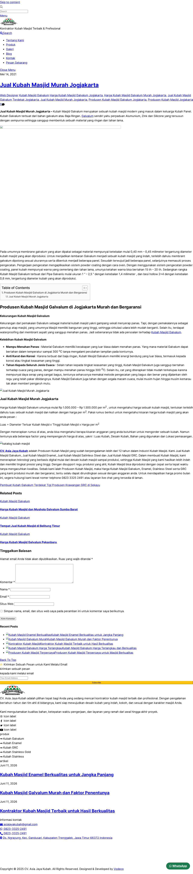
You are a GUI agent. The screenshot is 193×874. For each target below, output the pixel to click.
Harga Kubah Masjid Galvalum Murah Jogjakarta (135, 95)
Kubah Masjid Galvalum (34, 95)
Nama (5, 589)
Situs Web (6, 603)
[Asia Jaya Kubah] (8, 24)
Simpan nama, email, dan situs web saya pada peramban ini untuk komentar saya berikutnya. (64, 611)
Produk (10, 44)
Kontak (10, 58)
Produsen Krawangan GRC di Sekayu (75, 485)
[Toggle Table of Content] (83, 287)
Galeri (10, 49)
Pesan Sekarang (16, 62)
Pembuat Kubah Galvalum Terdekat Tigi (25, 485)
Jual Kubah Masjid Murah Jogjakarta (49, 84)
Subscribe (96, 682)
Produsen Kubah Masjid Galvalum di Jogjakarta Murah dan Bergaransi (45, 292)
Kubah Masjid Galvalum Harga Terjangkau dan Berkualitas (99, 648)
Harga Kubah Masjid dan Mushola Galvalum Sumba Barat (39, 509)
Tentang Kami (15, 40)
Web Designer (9, 95)
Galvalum (87, 116)
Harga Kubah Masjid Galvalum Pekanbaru (28, 542)
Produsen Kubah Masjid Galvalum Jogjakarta (117, 99)
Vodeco (119, 869)
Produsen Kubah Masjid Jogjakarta (170, 99)
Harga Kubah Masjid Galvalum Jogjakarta (76, 95)
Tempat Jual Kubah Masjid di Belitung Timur (30, 525)
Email (4, 596)
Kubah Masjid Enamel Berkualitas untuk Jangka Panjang (87, 634)
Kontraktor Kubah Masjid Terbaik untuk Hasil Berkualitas (76, 643)
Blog (9, 53)
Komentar (7, 582)
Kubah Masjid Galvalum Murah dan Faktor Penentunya (82, 639)
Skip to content (10, 2)
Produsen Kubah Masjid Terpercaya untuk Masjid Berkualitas (94, 652)
